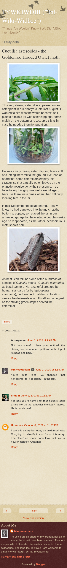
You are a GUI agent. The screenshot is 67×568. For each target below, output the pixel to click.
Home (34, 511)
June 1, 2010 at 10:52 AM (36, 395)
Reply (14, 357)
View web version (33, 517)
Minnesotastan (20, 369)
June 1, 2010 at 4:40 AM (42, 340)
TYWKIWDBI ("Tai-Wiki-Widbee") (30, 16)
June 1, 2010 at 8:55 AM (50, 369)
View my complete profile (15, 556)
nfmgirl (15, 395)
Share (7, 321)
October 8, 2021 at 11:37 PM (41, 425)
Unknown (17, 425)
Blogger (40, 564)
